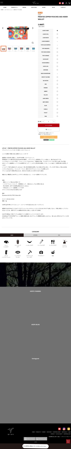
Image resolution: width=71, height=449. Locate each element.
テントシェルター (6, 246)
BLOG (53, 7)
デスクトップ (41, 439)
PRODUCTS (14, 7)
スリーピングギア (18, 246)
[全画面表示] (32, 43)
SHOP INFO (34, 7)
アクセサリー (41, 255)
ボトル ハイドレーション (6, 256)
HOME (4, 7)
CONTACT (63, 7)
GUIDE (43, 7)
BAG (59, 235)
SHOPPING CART (67, 433)
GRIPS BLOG (35, 324)
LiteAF (39, 14)
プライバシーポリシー (65, 436)
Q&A (69, 432)
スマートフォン (30, 439)
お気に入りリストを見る (48, 137)
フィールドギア (41, 245)
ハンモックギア (29, 245)
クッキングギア (53, 245)
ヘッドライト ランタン (18, 256)
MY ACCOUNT (59, 433)
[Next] (32, 28)
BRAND (24, 7)
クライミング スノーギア (29, 256)
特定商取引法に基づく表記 (54, 436)
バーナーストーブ (64, 246)
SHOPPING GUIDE (56, 432)
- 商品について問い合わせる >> (45, 134)
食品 (53, 255)
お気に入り (49, 129)
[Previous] (2, 28)
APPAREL (35, 235)
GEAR (12, 235)
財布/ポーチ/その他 (18, 9)
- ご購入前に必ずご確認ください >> (46, 132)
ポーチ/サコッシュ (8, 9)
